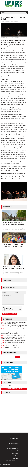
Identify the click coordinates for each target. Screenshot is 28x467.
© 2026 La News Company (5, 464)
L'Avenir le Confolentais (13, 455)
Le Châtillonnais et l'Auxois (12, 448)
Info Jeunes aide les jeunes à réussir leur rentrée (15, 335)
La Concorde (15, 458)
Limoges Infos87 (14, 453)
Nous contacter (15, 441)
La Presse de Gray (14, 445)
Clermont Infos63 (14, 450)
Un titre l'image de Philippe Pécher (12, 345)
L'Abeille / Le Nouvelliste (9, 460)
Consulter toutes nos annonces (14, 388)
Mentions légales (14, 436)
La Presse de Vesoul (13, 443)
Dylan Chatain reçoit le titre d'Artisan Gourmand (15, 340)
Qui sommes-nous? (14, 438)
